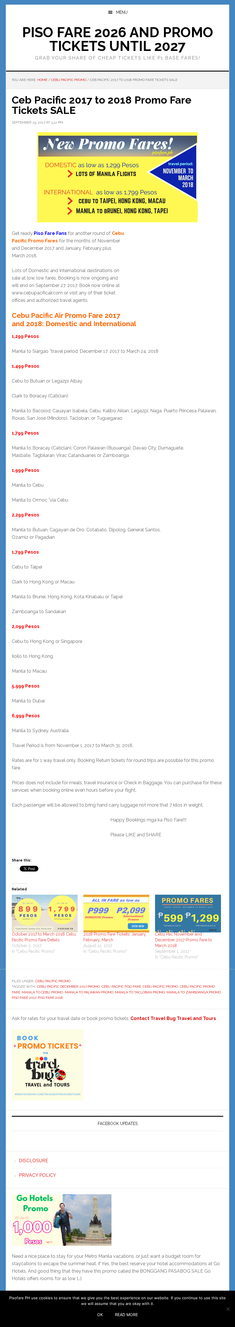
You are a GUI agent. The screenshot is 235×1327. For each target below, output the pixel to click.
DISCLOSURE (33, 1160)
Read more (126, 1314)
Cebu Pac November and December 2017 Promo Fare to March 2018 (183, 940)
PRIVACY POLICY (37, 1175)
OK (100, 1314)
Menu (122, 12)
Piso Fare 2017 (24, 998)
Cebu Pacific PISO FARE (121, 987)
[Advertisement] (175, 275)
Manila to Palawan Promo (89, 992)
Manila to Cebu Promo (42, 992)
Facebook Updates (118, 1123)
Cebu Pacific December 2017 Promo (68, 987)
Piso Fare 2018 (50, 998)
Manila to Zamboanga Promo (194, 992)
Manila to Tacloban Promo (140, 992)
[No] (228, 1309)
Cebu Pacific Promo (52, 981)
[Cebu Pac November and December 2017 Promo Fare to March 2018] (188, 913)
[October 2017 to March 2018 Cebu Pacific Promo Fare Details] (45, 913)
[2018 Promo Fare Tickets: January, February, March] (116, 913)
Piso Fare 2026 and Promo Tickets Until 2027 (117, 39)
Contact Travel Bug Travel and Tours (173, 1018)
